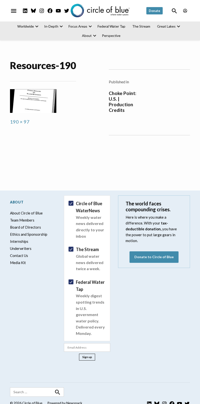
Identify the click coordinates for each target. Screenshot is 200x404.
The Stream (141, 26)
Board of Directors (25, 227)
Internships (19, 241)
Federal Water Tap (111, 26)
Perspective (111, 35)
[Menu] (13, 11)
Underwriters (20, 248)
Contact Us (19, 255)
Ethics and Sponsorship (28, 234)
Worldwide (25, 26)
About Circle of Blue (26, 213)
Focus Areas (78, 26)
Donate (154, 11)
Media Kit (18, 262)
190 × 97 (20, 122)
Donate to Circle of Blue (154, 257)
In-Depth (51, 26)
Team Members (22, 220)
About (87, 35)
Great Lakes (166, 26)
